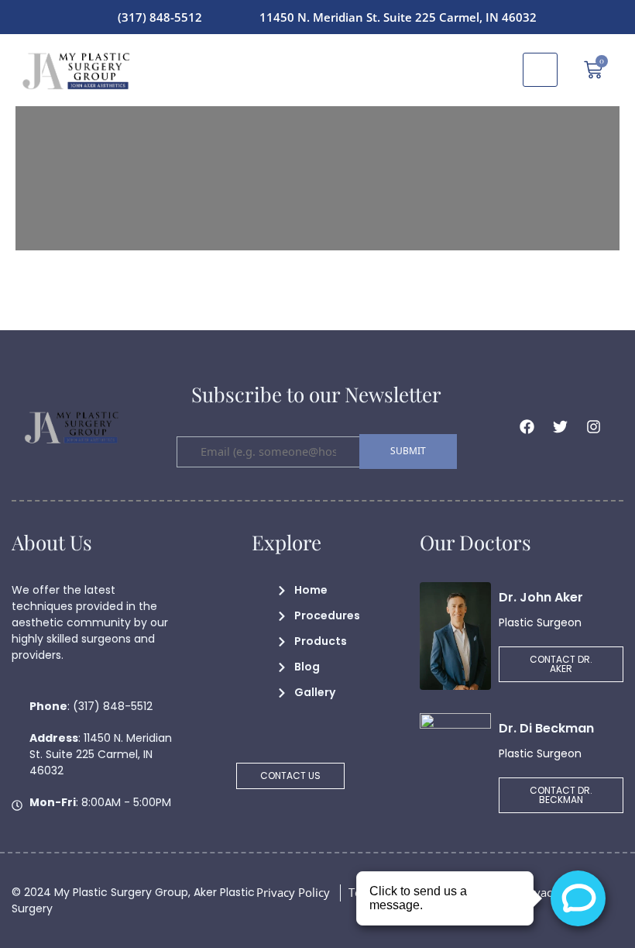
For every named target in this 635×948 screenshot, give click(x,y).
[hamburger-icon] (540, 70)
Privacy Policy (293, 892)
